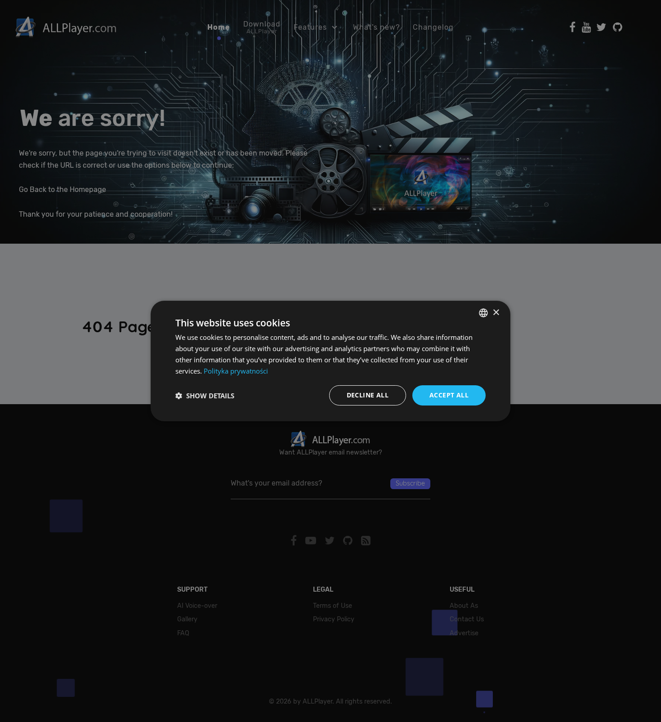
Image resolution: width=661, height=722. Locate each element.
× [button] (495, 312)
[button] (204, 396)
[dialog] (330, 361)
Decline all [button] (368, 395)
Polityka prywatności (236, 370)
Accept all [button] (449, 395)
